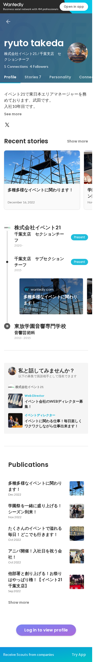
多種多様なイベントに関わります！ (51, 300)
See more (13, 114)
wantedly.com (42, 289)
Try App (79, 654)
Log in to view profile (46, 630)
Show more (77, 141)
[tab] (10, 77)
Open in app (74, 6)
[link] (51, 296)
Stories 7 (33, 77)
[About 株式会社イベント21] (7, 227)
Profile (10, 77)
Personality (60, 77)
